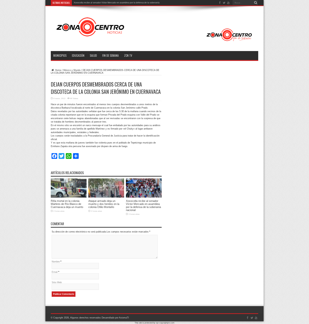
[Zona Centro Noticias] (154, 42)
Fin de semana (110, 55)
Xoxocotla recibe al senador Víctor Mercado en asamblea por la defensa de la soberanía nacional (121, 2)
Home (57, 70)
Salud (93, 55)
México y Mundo (71, 70)
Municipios (60, 55)
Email (55, 272)
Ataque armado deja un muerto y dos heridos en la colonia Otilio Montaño (103, 203)
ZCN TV (128, 55)
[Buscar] (255, 2)
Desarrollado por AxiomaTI (115, 317)
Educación (78, 55)
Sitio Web (57, 282)
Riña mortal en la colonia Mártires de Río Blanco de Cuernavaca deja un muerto (67, 203)
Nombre (56, 261)
